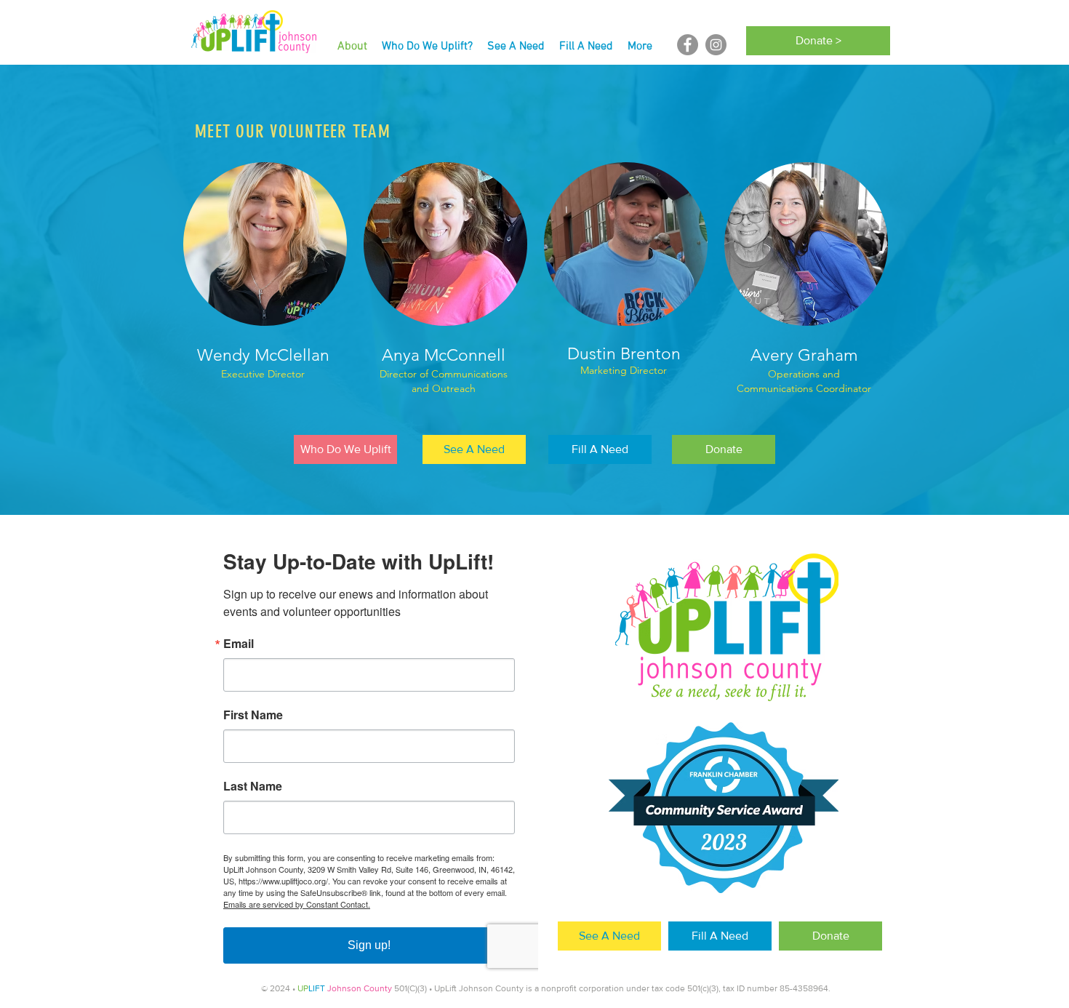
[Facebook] (687, 44)
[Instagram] (715, 44)
